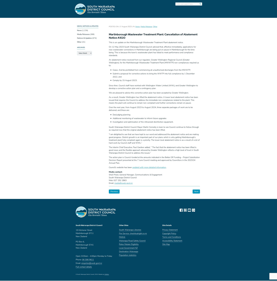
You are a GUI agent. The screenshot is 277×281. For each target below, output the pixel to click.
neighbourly (193, 210)
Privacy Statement (170, 230)
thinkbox (107, 274)
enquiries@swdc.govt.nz (91, 263)
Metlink (122, 237)
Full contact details (84, 267)
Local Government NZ (128, 248)
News (79, 30)
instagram (185, 210)
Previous (114, 191)
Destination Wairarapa (128, 251)
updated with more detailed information (149, 167)
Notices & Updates (84, 38)
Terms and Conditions (171, 237)
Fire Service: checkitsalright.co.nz (133, 233)
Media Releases (83, 34)
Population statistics (127, 255)
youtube (189, 210)
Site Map (166, 244)
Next (196, 191)
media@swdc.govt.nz (123, 183)
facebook (181, 210)
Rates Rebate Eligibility (129, 244)
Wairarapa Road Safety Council (132, 241)
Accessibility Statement (172, 241)
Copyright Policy (169, 233)
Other (79, 42)
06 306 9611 (88, 260)
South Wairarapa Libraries (130, 230)
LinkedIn (197, 210)
